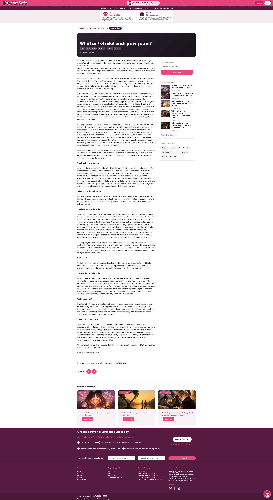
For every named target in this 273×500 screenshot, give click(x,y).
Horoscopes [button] (138, 8)
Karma (110, 48)
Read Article (87, 419)
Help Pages (112, 475)
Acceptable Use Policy (115, 477)
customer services (174, 478)
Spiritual (165, 148)
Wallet (111, 8)
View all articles (168, 135)
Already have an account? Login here (182, 444)
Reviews (148, 8)
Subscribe (180, 458)
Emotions (101, 48)
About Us (80, 473)
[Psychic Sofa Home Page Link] (16, 3)
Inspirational (175, 148)
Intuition (117, 48)
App (116, 8)
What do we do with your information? (151, 479)
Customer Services (166, 8)
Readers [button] (103, 8)
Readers (80, 475)
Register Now (181, 439)
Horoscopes (81, 479)
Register (259, 3)
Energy (164, 156)
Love (103, 28)
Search (176, 72)
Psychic (186, 148)
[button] (267, 494)
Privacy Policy (142, 471)
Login (268, 3)
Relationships (91, 48)
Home (82, 28)
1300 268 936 (115, 15)
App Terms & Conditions (146, 477)
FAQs (109, 473)
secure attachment (128, 94)
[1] (78, 94)
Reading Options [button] (125, 8)
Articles (155, 8)
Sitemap (106, 499)
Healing (173, 156)
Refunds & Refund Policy (146, 473)
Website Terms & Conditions (148, 475)
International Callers (95, 499)
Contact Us (111, 471)
